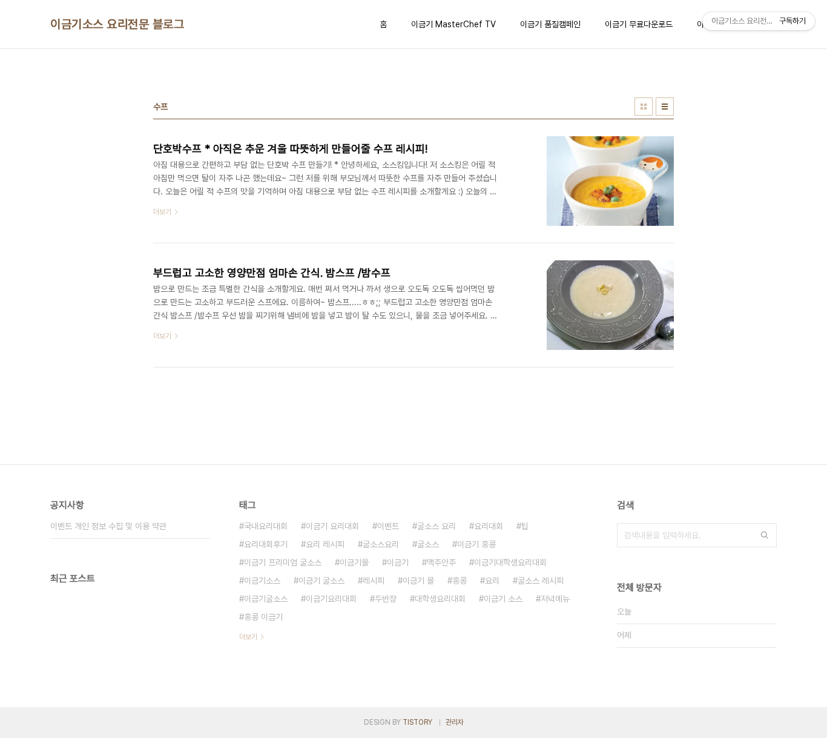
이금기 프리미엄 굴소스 (282, 562)
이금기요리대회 (331, 599)
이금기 (398, 562)
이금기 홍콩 (476, 544)
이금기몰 (354, 562)
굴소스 (428, 544)
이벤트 (388, 526)
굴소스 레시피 (541, 580)
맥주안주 (441, 562)
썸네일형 (643, 106)
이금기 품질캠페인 (550, 24)
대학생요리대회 (440, 599)
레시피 (373, 580)
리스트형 (665, 106)
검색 (764, 535)
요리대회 (488, 526)
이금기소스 (262, 580)
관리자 (455, 722)
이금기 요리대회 (332, 526)
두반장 (386, 599)
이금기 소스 (503, 599)
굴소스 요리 (436, 526)
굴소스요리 (381, 544)
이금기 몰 (418, 580)
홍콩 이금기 (263, 617)
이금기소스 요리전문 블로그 (117, 24)
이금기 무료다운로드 (639, 24)
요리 (492, 580)
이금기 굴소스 (321, 580)
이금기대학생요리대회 (510, 562)
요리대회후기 (266, 544)
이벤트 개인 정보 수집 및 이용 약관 (108, 526)
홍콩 (459, 580)
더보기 (248, 637)
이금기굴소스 (266, 599)
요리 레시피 (325, 544)
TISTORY (417, 722)
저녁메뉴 (555, 599)
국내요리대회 (266, 526)
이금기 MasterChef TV (453, 24)
